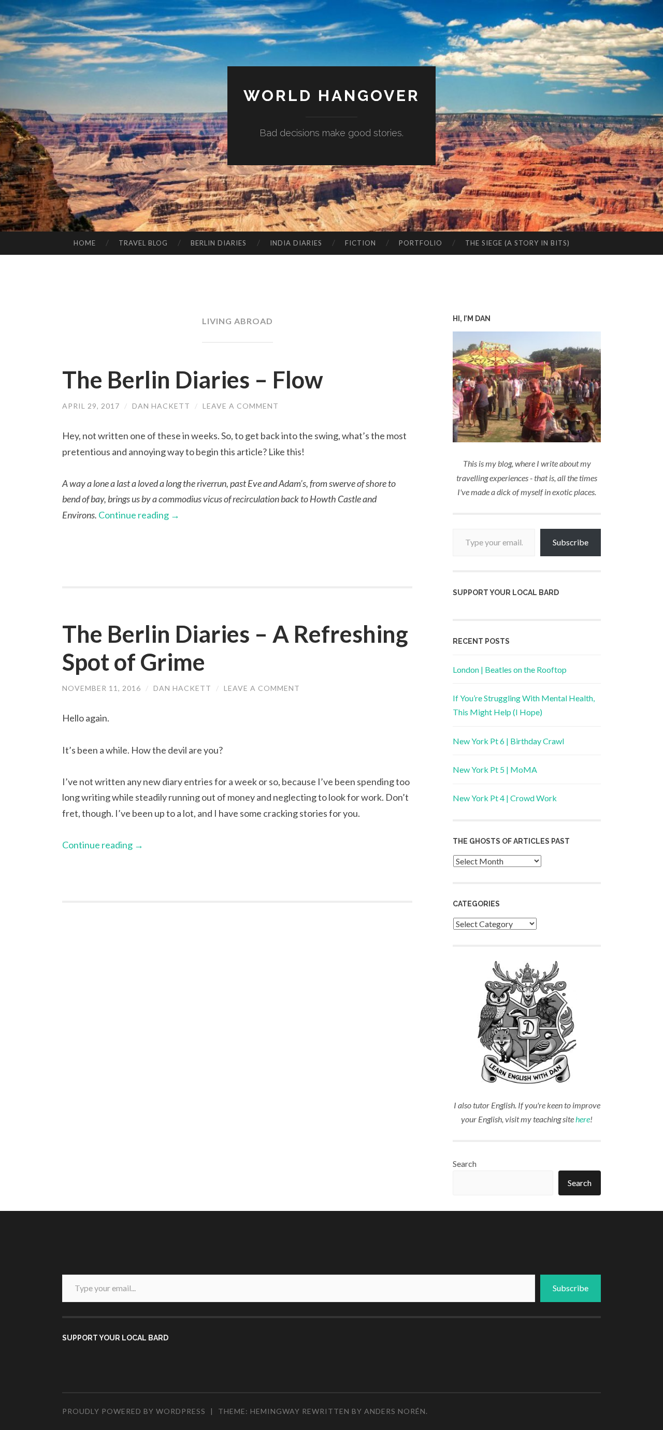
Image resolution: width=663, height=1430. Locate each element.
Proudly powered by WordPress (134, 1411)
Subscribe (570, 542)
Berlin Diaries (219, 243)
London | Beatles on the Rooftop (510, 669)
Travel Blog (143, 243)
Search (465, 1163)
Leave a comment (241, 405)
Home (85, 243)
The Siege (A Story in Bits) (517, 243)
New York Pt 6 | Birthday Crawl (508, 741)
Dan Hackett (161, 405)
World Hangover (331, 95)
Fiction (360, 243)
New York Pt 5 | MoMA (495, 769)
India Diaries (296, 243)
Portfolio (420, 243)
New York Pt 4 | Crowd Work (505, 798)
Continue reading (139, 515)
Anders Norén (395, 1411)
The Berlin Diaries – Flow (192, 380)
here (582, 1119)
